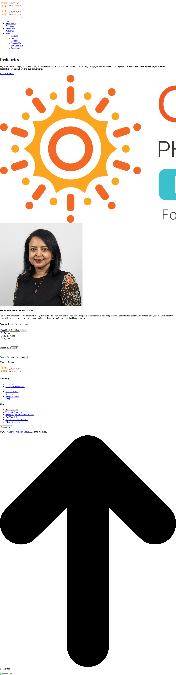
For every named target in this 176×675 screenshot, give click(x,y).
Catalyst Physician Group (18, 432)
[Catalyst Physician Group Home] (10, 7)
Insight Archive (12, 396)
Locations (15, 48)
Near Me (4, 330)
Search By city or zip (9, 357)
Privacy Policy (12, 409)
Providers (10, 26)
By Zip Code (9, 336)
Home (8, 21)
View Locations (7, 73)
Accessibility (6, 427)
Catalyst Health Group (15, 386)
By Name (7, 333)
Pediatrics (10, 31)
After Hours (11, 23)
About (8, 33)
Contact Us (16, 43)
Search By (4, 348)
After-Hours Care (13, 422)
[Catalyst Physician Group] (10, 373)
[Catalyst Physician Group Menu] (10, 16)
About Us (15, 36)
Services (14, 38)
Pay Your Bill (17, 46)
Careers (14, 41)
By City (6, 338)
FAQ (8, 399)
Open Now (15, 330)
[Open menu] (1, 53)
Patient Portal (11, 28)
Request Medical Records (17, 419)
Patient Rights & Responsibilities (20, 414)
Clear (24, 330)
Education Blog (12, 391)
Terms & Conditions (14, 412)
